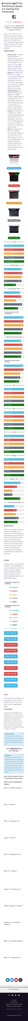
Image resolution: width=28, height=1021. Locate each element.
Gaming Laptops (10, 1009)
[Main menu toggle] (2, 3)
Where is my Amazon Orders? (14, 1006)
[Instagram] (9, 995)
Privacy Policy (14, 1002)
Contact (14, 1000)
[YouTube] (19, 995)
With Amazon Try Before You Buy (14, 1004)
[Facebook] (12, 995)
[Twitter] (15, 995)
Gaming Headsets (18, 1009)
